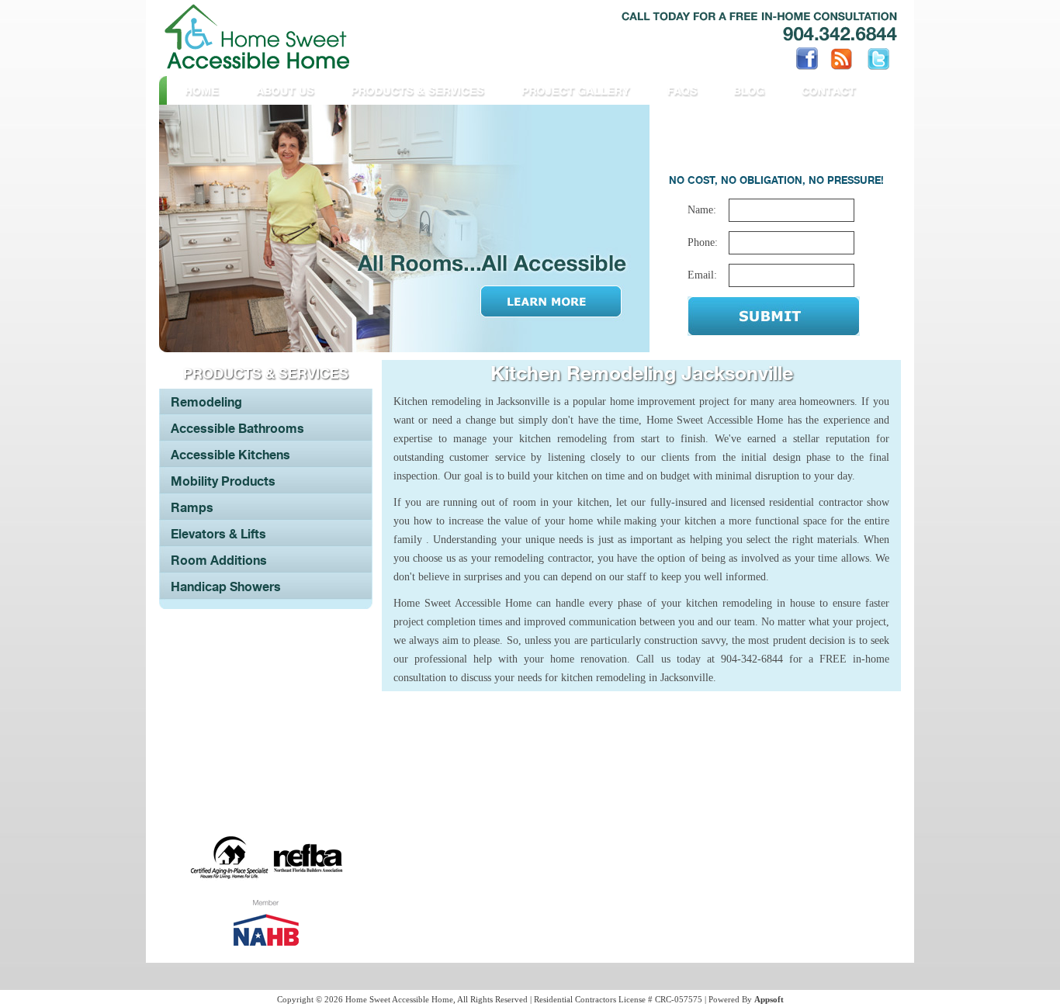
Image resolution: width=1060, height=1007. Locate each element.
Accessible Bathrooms (237, 428)
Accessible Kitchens (230, 454)
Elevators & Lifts (218, 534)
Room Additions (219, 560)
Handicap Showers (226, 586)
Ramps (192, 507)
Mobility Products (223, 481)
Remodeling (206, 402)
